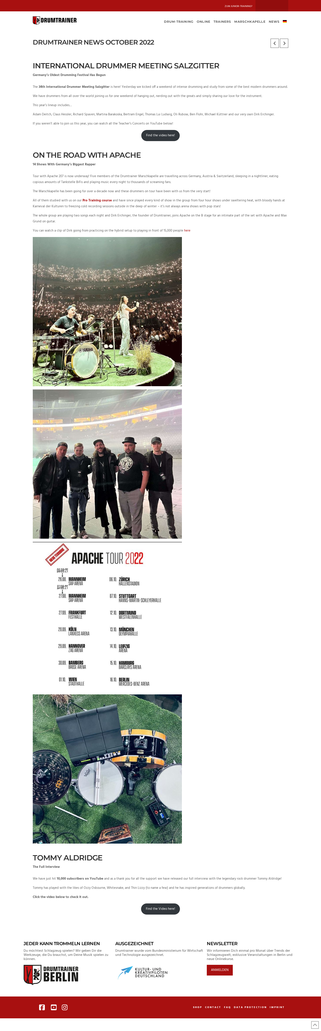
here (187, 230)
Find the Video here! (160, 909)
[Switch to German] (284, 21)
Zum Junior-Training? (238, 6)
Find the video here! (160, 135)
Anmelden (220, 970)
